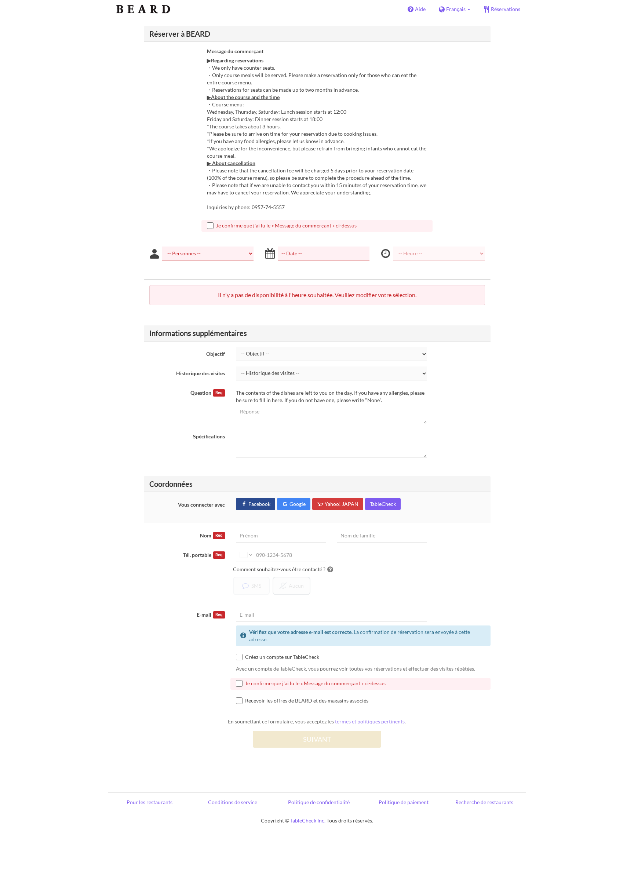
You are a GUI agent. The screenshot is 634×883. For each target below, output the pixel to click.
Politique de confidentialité (319, 802)
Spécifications (209, 436)
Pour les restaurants (149, 802)
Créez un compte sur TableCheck (282, 657)
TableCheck (383, 504)
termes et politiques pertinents (370, 721)
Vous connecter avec (201, 504)
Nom (211, 535)
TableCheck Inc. (307, 820)
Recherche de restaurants (484, 802)
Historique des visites (200, 373)
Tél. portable (202, 555)
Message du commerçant (235, 51)
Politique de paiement (404, 802)
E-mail (209, 615)
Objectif (215, 354)
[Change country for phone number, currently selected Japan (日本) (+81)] (245, 555)
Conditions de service (232, 802)
